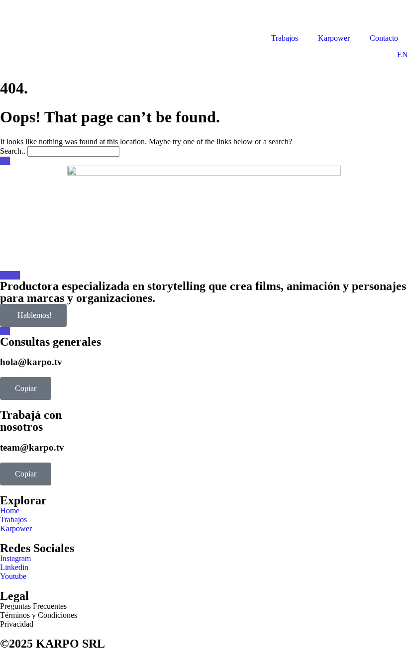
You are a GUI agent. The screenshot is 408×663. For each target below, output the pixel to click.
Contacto (384, 38)
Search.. (12, 151)
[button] (25, 388)
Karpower (334, 38)
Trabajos (284, 38)
